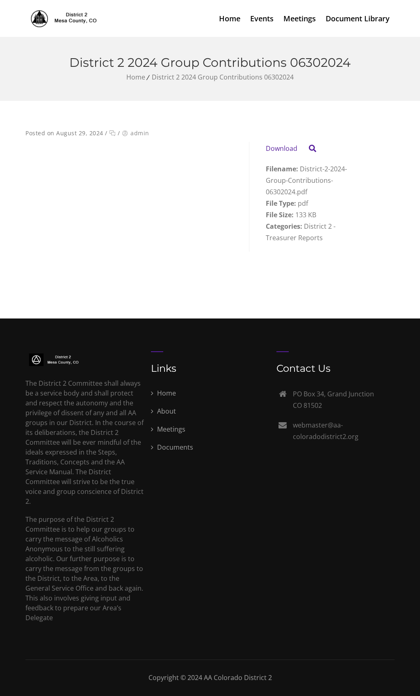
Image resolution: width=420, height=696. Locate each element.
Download (281, 148)
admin (139, 133)
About (165, 411)
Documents (174, 447)
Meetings (299, 18)
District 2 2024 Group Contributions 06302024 (223, 77)
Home (229, 18)
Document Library (358, 18)
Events (262, 18)
